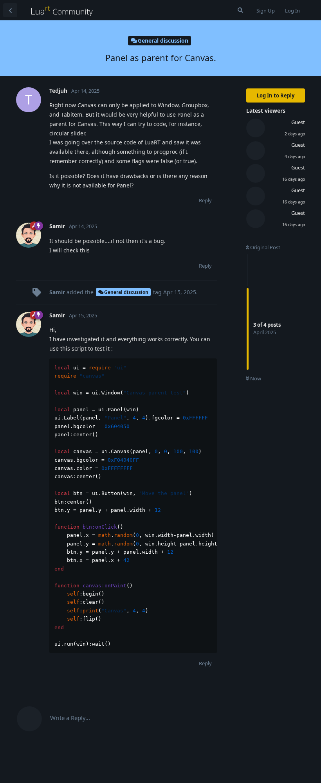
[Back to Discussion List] (10, 10)
